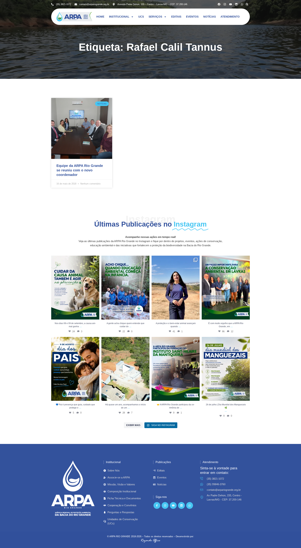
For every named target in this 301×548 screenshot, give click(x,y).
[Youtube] (230, 4)
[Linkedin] (236, 4)
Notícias (209, 16)
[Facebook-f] (156, 505)
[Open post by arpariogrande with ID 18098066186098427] (125, 369)
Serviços (155, 16)
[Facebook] (219, 4)
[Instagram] (224, 4)
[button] (247, 4)
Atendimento (230, 16)
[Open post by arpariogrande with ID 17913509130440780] (75, 369)
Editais (176, 16)
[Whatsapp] (242, 4)
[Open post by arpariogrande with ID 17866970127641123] (75, 288)
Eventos (192, 16)
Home (100, 16)
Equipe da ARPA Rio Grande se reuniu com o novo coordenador (79, 170)
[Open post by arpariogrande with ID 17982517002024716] (176, 369)
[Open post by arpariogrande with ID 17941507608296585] (226, 288)
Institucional (119, 16)
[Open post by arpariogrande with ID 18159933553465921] (226, 369)
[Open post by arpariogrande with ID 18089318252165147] (125, 288)
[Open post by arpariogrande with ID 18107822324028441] (176, 288)
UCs (141, 16)
